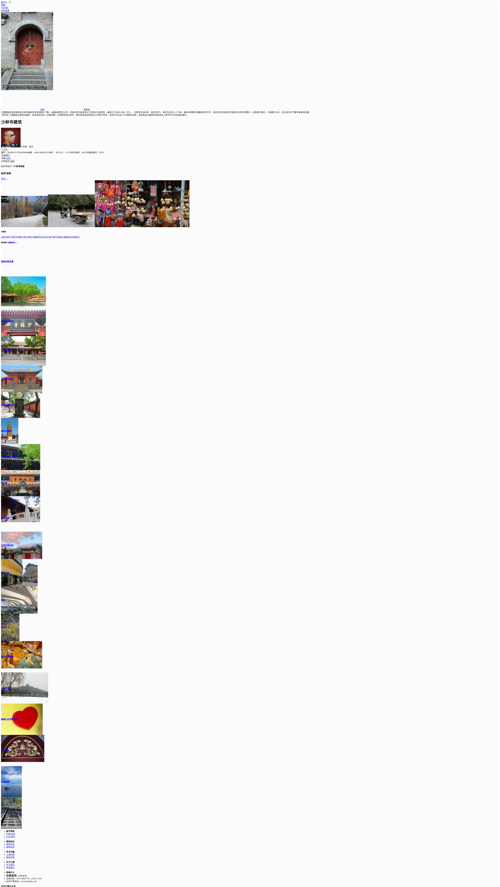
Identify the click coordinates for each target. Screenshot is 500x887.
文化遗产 (49, 237)
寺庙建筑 (65, 237)
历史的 (42, 237)
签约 (13, 837)
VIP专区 (5, 8)
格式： (54, 152)
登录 (13, 834)
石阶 (7, 237)
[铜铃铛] (110, 226)
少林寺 (29, 237)
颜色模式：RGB (96, 152)
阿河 (31, 146)
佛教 (20, 237)
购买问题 (10, 857)
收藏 (12, 161)
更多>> (4, 179)
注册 (8, 834)
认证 (8, 837)
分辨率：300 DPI (81, 152)
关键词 (3, 232)
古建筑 (35, 237)
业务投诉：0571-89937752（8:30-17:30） (24, 878)
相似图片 (4, 242)
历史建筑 (74, 237)
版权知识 (10, 847)
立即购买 (5, 161)
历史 (16, 237)
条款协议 (10, 844)
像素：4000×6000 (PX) (38, 152)
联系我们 (10, 867)
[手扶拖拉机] (71, 226)
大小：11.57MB (66, 152)
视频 (3, 5)
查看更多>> (12, 242)
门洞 (11, 237)
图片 (3, 2)
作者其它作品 (6, 500)
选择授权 (5, 155)
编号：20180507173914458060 (14, 152)
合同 (8, 158)
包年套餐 (5, 10)
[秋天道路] (24, 226)
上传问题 (10, 854)
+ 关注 (4, 150)
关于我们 (10, 865)
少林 (24, 237)
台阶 (3, 237)
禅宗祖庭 (57, 237)
